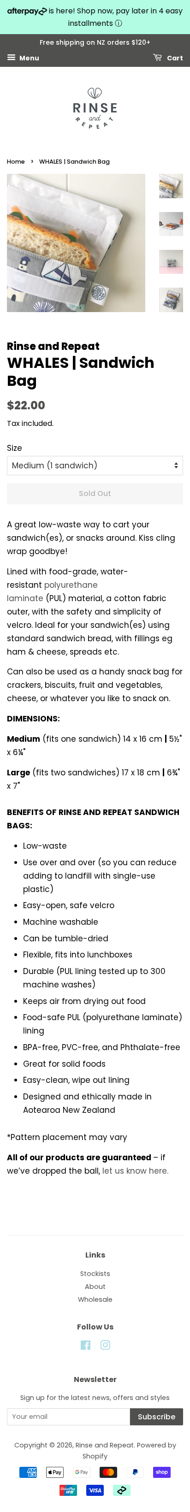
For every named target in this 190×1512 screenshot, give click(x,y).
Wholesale (95, 1299)
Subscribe (156, 1417)
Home (16, 161)
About (95, 1286)
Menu (28, 58)
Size (14, 448)
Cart (174, 58)
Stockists (95, 1273)
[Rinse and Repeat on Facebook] (85, 1347)
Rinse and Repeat (105, 1445)
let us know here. (135, 1170)
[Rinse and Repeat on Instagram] (105, 1347)
